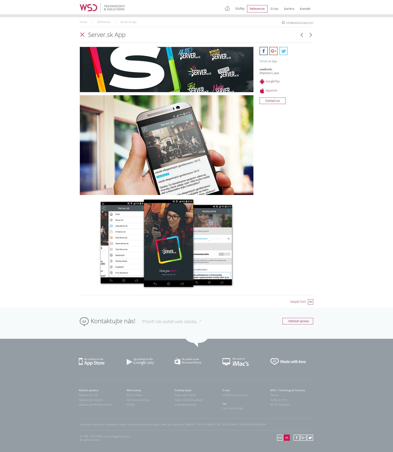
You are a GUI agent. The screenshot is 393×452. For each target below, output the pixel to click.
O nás (274, 9)
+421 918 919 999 (232, 408)
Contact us (272, 101)
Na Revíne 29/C (278, 400)
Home (83, 22)
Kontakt (305, 9)
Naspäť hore (298, 302)
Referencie (257, 9)
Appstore (271, 90)
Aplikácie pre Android (91, 400)
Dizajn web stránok (185, 395)
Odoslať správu (298, 321)
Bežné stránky (135, 395)
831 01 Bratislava (280, 404)
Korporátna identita (185, 404)
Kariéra (289, 9)
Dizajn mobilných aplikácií (189, 400)
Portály (130, 404)
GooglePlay (273, 81)
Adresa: (274, 395)
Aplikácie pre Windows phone (95, 404)
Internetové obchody (138, 400)
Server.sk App (128, 22)
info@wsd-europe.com (299, 23)
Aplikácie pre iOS (88, 395)
